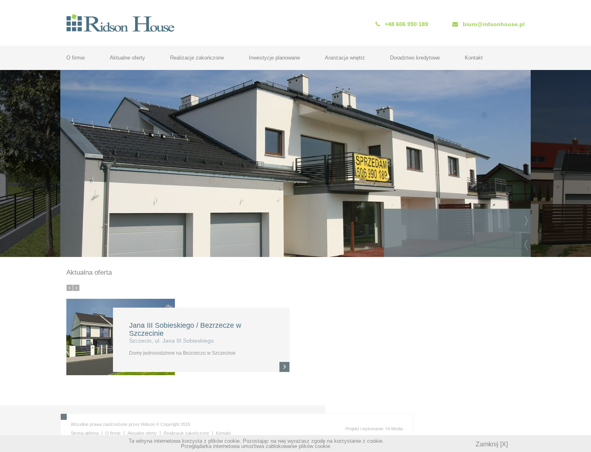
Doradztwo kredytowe (415, 58)
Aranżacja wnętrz (345, 58)
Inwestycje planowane (274, 58)
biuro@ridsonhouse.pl (494, 24)
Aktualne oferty (127, 58)
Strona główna (84, 433)
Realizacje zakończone (197, 58)
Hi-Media (394, 428)
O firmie (75, 58)
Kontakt (474, 58)
